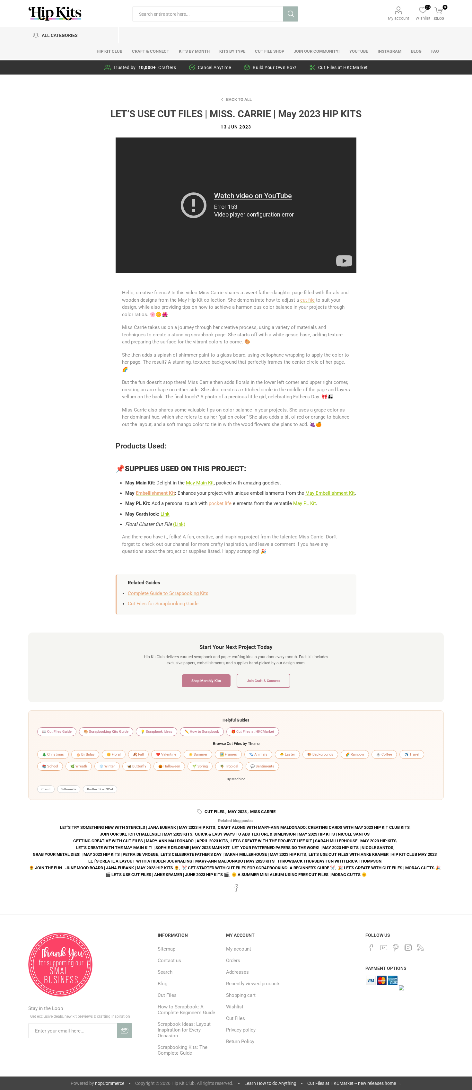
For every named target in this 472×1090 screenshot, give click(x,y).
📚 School (50, 766)
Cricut (45, 789)
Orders (233, 960)
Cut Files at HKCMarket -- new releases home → (354, 1083)
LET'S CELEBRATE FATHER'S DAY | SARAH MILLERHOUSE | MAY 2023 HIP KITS (233, 854)
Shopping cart (241, 995)
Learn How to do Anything (270, 1083)
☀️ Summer (197, 754)
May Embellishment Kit (330, 493)
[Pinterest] (396, 948)
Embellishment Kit (155, 493)
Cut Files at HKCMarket (343, 67)
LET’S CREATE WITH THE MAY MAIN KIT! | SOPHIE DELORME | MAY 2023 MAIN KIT (153, 847)
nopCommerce (109, 1083)
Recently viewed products (253, 984)
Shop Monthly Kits (206, 680)
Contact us (169, 960)
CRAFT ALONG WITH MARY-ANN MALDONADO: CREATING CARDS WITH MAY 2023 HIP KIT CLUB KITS (314, 827)
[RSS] (420, 948)
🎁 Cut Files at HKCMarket (252, 732)
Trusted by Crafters (144, 67)
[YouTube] (384, 948)
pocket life (220, 503)
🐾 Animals (258, 754)
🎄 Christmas (53, 754)
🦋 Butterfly (136, 766)
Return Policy (240, 1041)
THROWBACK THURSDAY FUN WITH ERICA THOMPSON (329, 861)
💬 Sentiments (262, 766)
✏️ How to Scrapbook (202, 732)
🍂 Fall (138, 754)
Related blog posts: (235, 820)
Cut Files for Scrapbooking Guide (163, 604)
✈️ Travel (411, 754)
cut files (214, 811)
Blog (162, 984)
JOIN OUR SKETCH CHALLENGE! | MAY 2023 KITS (146, 834)
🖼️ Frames (228, 754)
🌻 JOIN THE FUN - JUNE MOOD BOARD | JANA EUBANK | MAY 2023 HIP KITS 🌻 (104, 867)
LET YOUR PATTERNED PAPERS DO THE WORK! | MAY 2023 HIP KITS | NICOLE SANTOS (312, 847)
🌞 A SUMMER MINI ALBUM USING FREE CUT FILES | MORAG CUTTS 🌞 (299, 874)
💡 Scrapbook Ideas (156, 732)
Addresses (237, 972)
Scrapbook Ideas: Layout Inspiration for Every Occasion (184, 1030)
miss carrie (262, 811)
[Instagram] (408, 948)
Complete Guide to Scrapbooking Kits (168, 593)
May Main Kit (200, 483)
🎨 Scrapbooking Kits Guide (106, 732)
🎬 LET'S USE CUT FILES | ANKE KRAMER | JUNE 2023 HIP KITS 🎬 (167, 874)
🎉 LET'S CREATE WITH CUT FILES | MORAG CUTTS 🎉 (389, 867)
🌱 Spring (200, 766)
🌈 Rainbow (354, 754)
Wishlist (234, 1007)
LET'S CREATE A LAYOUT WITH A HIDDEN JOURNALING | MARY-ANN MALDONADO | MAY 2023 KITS (181, 861)
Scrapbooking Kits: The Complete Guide (182, 1050)
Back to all (239, 99)
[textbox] (207, 14)
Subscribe (124, 1030)
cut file (307, 300)
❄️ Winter (107, 766)
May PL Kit (304, 503)
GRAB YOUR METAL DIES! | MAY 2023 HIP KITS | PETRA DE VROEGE (95, 854)
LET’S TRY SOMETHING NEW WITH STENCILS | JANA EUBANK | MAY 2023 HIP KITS (137, 827)
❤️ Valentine (166, 754)
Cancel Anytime (214, 67)
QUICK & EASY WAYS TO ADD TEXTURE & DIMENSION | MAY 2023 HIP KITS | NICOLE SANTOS (282, 834)
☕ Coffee (384, 754)
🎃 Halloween (169, 766)
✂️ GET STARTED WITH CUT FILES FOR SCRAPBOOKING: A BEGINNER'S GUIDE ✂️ (258, 867)
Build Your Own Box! (274, 67)
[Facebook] (371, 948)
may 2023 (237, 811)
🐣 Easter (287, 754)
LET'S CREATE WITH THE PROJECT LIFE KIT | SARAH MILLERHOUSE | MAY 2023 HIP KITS (314, 840)
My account (398, 18)
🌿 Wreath (78, 766)
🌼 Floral (114, 754)
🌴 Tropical (229, 766)
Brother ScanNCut (100, 789)
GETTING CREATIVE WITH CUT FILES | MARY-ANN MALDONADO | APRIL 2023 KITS (150, 840)
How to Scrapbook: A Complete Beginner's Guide (186, 1009)
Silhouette (68, 789)
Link (165, 514)
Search (290, 14)
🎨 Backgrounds (320, 754)
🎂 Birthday (85, 754)
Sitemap (166, 949)
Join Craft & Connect (263, 680)
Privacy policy (241, 1030)
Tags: (201, 811)
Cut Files (167, 995)
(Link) (179, 524)
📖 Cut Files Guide (57, 732)
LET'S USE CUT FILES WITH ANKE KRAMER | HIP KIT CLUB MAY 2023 (373, 854)
